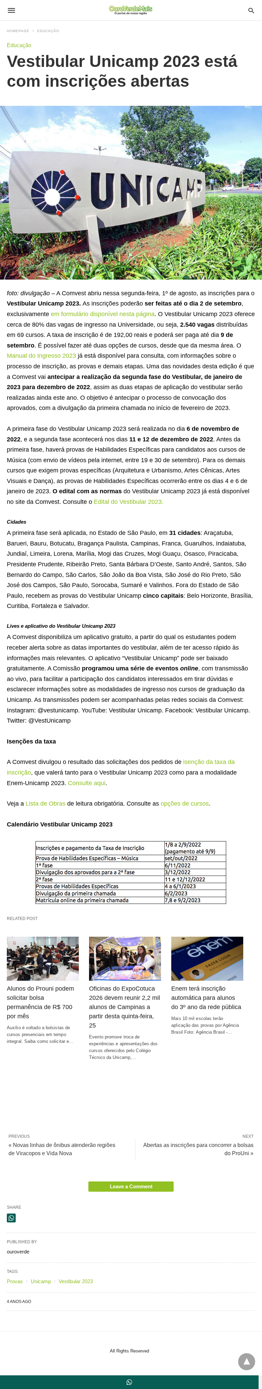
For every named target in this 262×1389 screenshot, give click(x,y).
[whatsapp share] (11, 1218)
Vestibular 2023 (76, 1281)
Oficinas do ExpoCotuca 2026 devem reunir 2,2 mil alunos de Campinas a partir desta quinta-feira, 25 (124, 1007)
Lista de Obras (46, 803)
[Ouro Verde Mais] (130, 10)
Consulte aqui (86, 783)
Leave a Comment (131, 1186)
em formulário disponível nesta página (103, 314)
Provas (15, 1281)
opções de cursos (185, 803)
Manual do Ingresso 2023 (41, 355)
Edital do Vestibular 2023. (128, 501)
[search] (251, 10)
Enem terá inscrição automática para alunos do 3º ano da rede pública (206, 997)
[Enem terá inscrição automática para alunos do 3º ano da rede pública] (207, 959)
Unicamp (41, 1281)
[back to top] (246, 1361)
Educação (48, 31)
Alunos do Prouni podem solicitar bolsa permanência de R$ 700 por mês (40, 1002)
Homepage (18, 31)
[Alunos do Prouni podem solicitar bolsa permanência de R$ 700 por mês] (43, 959)
